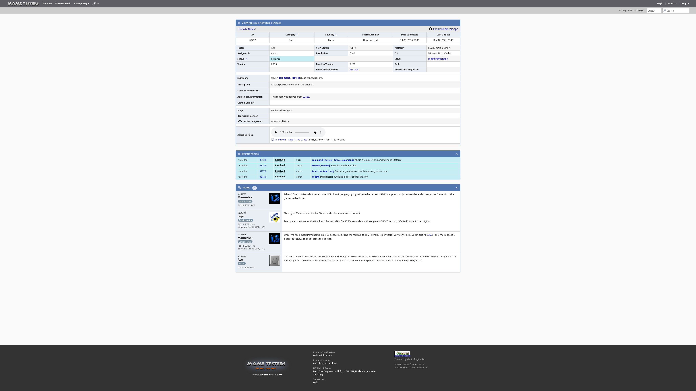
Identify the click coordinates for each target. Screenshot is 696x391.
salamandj (348, 159)
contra (315, 176)
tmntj (331, 171)
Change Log (80, 3)
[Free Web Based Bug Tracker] (402, 356)
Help (684, 3)
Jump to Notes (247, 29)
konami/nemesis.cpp (445, 29)
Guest (671, 3)
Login (660, 3)
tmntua (323, 171)
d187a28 (354, 69)
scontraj (325, 165)
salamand (284, 77)
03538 (306, 96)
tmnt (315, 171)
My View (47, 3)
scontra (316, 165)
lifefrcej (337, 159)
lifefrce (296, 77)
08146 (263, 176)
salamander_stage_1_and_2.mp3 (291, 139)
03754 (263, 165)
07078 (263, 171)
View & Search (63, 3)
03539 (430, 234)
